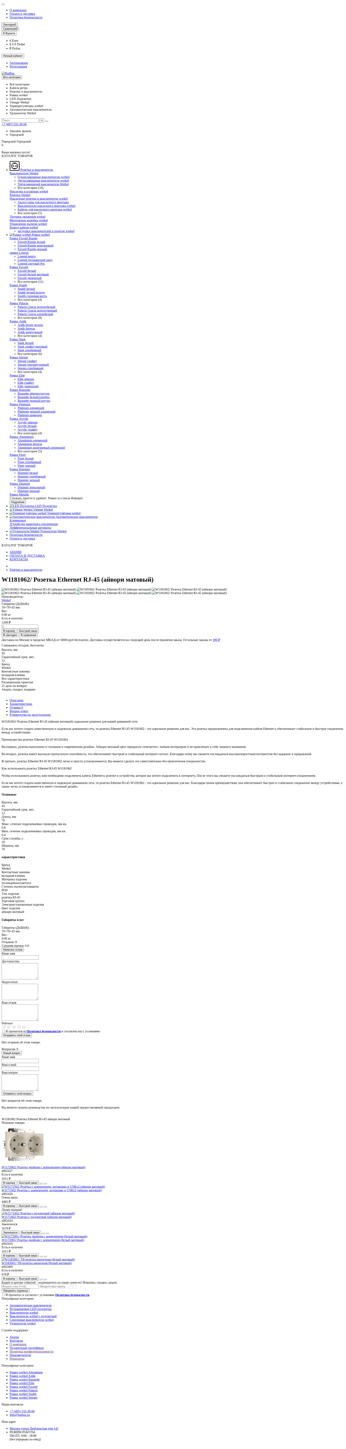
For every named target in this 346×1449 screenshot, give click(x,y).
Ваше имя (8, 953)
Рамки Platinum (20, 404)
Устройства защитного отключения (34, 524)
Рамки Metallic (19, 494)
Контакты (16, 1340)
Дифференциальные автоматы (30, 527)
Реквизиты (17, 1358)
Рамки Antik (18, 321)
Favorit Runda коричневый (35, 245)
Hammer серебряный (32, 476)
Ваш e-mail (9, 1064)
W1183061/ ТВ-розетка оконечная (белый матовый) (37, 1263)
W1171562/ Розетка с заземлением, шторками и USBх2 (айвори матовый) (52, 1190)
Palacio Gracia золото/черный (37, 310)
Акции (14, 1337)
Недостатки (10, 982)
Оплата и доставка (22, 13)
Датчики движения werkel (27, 216)
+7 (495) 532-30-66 (14, 124)
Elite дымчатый (28, 386)
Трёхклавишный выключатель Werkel (43, 184)
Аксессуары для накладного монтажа (43, 202)
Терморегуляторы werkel (63, 513)
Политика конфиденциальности (31, 1351)
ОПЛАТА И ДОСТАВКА (27, 555)
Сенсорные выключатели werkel (32, 1319)
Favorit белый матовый (33, 274)
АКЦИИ (15, 552)
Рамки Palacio (19, 303)
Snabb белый (26, 289)
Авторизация (19, 63)
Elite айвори (26, 379)
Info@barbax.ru (20, 1415)
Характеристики (21, 704)
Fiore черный (26, 465)
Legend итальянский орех (35, 260)
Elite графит (26, 382)
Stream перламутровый (33, 364)
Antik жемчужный (30, 332)
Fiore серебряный (29, 462)
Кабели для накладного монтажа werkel (45, 209)
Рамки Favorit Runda (23, 238)
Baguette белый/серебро (34, 397)
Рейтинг (7, 1023)
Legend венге (27, 256)
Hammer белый (28, 473)
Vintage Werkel (42, 509)
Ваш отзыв (9, 1002)
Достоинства (10, 961)
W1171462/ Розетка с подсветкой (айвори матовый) (37, 1217)
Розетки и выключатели (36, 169)
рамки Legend (19, 252)
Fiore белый (26, 458)
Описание (16, 700)
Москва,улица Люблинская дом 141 (34, 1428)
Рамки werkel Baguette (25, 1379)
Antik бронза (26, 328)
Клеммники (18, 520)
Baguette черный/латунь (34, 400)
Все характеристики (15, 678)
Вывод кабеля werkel (24, 227)
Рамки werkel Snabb (23, 1394)
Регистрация (18, 66)
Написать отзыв (12, 949)
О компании (18, 10)
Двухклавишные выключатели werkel (43, 180)
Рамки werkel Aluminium (26, 1372)
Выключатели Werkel (24, 173)
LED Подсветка (45, 506)
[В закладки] (41, 1183)
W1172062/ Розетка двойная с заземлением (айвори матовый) (43, 1167)
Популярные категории (18, 1298)
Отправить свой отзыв (16, 1035)
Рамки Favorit (19, 267)
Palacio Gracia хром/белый (35, 314)
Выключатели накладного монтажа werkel (46, 206)
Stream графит (27, 361)
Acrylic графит (27, 429)
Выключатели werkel (24, 1312)
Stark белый (26, 343)
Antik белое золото (30, 325)
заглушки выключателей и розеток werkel (46, 231)
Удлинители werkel (23, 1323)
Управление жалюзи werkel (28, 224)
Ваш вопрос (10, 1072)
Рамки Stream (19, 357)
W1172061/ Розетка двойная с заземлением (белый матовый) (43, 1240)
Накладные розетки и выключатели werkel (39, 198)
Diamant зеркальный (31, 487)
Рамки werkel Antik (22, 1376)
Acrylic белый (27, 426)
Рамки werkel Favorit (23, 1386)
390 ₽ (216, 640)
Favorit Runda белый (31, 242)
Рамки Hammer (20, 469)
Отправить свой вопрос (17, 1093)
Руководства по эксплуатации (30, 714)
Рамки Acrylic (19, 418)
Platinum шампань (30, 415)
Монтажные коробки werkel (29, 220)
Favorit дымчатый (30, 278)
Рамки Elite (17, 375)
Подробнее (17, 502)
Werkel (6, 600)
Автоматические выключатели (76, 516)
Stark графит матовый (32, 346)
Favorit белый (27, 270)
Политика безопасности (26, 17)
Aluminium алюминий (32, 440)
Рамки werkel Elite (22, 1383)
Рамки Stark (18, 339)
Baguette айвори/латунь (33, 393)
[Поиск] (46, 121)
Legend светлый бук (31, 263)
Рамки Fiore (18, 455)
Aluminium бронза (30, 444)
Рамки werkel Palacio (24, 1390)
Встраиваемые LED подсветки (31, 1309)
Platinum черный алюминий (36, 411)
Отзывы (16, 707)
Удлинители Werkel (52, 531)
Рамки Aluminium (21, 436)
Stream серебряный (30, 368)
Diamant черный (29, 491)
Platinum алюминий (31, 408)
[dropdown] (3, 4)
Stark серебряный (29, 350)
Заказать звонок (20, 131)
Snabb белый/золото (31, 292)
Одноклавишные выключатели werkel (43, 177)
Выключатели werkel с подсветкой (33, 1316)
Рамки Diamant (20, 483)
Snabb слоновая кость (32, 296)
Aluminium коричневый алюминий (41, 447)
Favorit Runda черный (32, 249)
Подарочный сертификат (27, 1348)
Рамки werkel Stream (23, 1397)
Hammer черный (29, 480)
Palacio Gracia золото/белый (36, 307)
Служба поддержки (15, 1330)
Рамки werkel (40, 234)
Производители (20, 1355)
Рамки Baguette (20, 390)
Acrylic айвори (28, 422)
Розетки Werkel (20, 195)
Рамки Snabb (18, 285)
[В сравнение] (45, 1183)
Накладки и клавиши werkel (29, 191)
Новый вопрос (11, 1053)
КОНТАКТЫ (19, 559)
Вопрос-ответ (19, 711)
